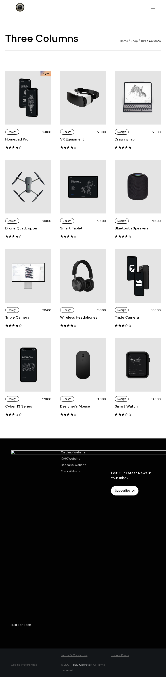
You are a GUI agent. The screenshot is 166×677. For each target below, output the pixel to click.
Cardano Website (73, 452)
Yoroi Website (71, 471)
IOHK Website (70, 459)
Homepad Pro (17, 139)
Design (12, 132)
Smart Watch (126, 406)
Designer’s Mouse (75, 406)
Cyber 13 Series (18, 406)
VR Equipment (72, 139)
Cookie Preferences (24, 664)
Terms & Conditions (74, 655)
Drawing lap (125, 139)
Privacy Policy (120, 655)
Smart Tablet (71, 228)
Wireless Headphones (78, 317)
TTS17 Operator (81, 664)
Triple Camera (17, 317)
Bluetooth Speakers (132, 228)
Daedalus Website (73, 465)
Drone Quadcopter (21, 228)
